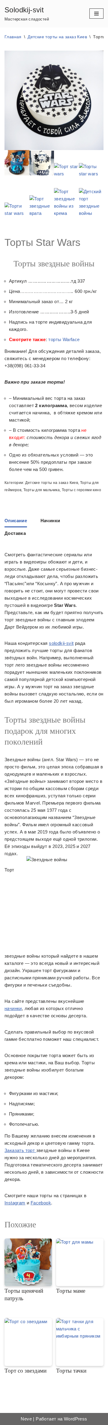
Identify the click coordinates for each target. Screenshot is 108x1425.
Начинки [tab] (50, 520)
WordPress (75, 1418)
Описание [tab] (15, 520)
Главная (13, 36)
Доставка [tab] (15, 533)
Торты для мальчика (41, 490)
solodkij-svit (61, 643)
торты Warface (64, 339)
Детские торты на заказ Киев (57, 36)
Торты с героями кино (81, 490)
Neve (26, 1418)
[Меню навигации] (96, 13)
